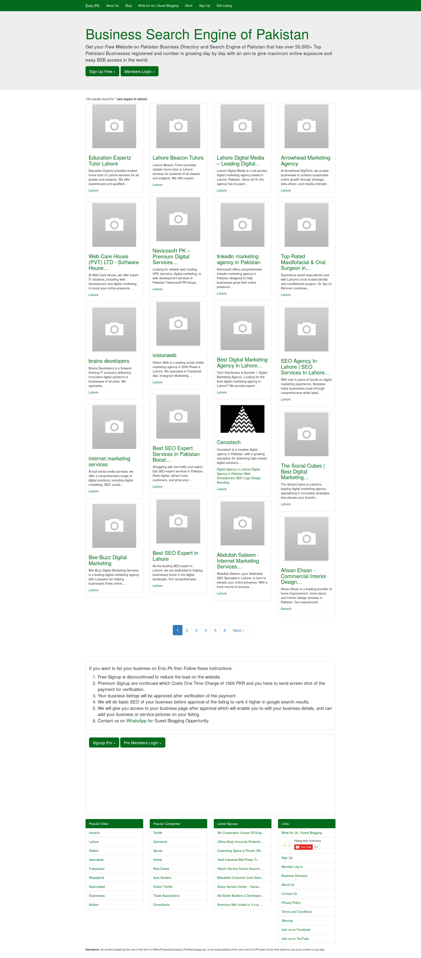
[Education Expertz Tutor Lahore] (114, 126)
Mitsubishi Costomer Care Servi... (240, 877)
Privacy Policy (291, 902)
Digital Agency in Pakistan (238, 471)
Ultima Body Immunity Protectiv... (240, 841)
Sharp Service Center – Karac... (239, 886)
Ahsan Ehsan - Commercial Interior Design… (303, 575)
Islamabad (96, 859)
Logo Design (252, 478)
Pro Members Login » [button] (143, 742)
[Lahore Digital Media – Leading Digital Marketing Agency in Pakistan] (242, 126)
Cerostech (229, 442)
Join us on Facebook (296, 929)
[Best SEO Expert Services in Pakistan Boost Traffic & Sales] (178, 417)
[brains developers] (114, 329)
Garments (160, 841)
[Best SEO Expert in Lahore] (178, 521)
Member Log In (292, 866)
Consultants (161, 904)
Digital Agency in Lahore (234, 469)
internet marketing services (109, 461)
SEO (239, 478)
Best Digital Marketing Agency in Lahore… (242, 362)
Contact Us (289, 893)
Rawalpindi (96, 877)
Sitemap (287, 920)
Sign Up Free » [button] (102, 71)
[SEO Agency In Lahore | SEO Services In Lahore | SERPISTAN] (306, 329)
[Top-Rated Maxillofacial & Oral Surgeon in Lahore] (306, 225)
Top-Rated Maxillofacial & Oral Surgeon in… (303, 261)
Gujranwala (97, 895)
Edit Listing (224, 5)
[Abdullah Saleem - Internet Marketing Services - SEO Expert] (242, 523)
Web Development (233, 475)
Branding (223, 482)
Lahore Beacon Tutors (178, 157)
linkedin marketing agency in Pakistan (238, 258)
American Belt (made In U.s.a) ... (240, 904)
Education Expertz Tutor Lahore (110, 160)
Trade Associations (166, 895)
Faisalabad (96, 868)
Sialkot (93, 850)
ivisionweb (164, 355)
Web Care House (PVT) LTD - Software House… (114, 261)
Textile (157, 832)
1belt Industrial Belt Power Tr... (238, 859)
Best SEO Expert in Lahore (175, 555)
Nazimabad (97, 886)
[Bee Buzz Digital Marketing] (114, 526)
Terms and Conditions (297, 911)
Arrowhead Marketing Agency (305, 160)
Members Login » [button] (139, 71)
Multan (93, 904)
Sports (157, 850)
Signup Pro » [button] (104, 742)
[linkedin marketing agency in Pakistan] (242, 225)
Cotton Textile (162, 886)
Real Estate (161, 868)
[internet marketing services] (114, 427)
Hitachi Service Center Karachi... (239, 868)
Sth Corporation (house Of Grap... (240, 832)
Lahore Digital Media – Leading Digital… (240, 160)
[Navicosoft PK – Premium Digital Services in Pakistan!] (178, 219)
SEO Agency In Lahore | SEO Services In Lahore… (305, 366)
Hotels (157, 859)
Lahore (93, 190)
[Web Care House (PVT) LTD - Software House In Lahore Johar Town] (114, 225)
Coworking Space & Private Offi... (240, 850)
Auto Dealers (162, 877)
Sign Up (204, 5)
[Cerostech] (242, 419)
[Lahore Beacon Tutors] (178, 126)
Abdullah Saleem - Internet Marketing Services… (238, 560)
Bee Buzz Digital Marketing (108, 559)
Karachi (286, 608)
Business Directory (294, 875)
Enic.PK (93, 5)
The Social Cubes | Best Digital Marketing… (303, 471)
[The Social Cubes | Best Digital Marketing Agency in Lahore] (306, 434)
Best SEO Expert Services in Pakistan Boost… (176, 453)
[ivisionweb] (178, 324)
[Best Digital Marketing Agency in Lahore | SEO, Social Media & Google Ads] (242, 328)
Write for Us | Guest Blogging (158, 5)
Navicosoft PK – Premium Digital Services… (171, 256)
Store (189, 5)
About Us (112, 5)
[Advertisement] (210, 780)
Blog (128, 5)
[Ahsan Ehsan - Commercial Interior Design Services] (306, 539)
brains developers (109, 360)
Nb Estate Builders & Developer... (240, 895)
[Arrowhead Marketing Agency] (306, 126)
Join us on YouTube (295, 938)
